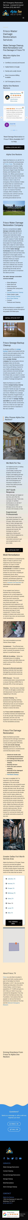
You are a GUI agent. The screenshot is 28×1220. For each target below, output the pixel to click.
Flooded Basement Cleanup (15, 292)
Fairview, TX (11, 883)
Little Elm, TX (11, 879)
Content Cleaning (8, 1171)
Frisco (5, 977)
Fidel (11, 124)
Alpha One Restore (15, 93)
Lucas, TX (10, 908)
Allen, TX (10, 913)
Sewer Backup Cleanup (13, 296)
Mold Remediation (8, 1183)
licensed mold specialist (14, 582)
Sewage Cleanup (8, 1179)
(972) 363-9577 (8, 1203)
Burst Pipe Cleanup (12, 298)
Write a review (13, 101)
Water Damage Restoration (11, 1167)
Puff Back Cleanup (13, 774)
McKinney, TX (11, 893)
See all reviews (14, 99)
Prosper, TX (11, 888)
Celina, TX (10, 898)
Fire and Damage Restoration (11, 1175)
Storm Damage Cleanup (10, 1187)
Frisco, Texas (8, 164)
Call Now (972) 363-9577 (11, 7)
